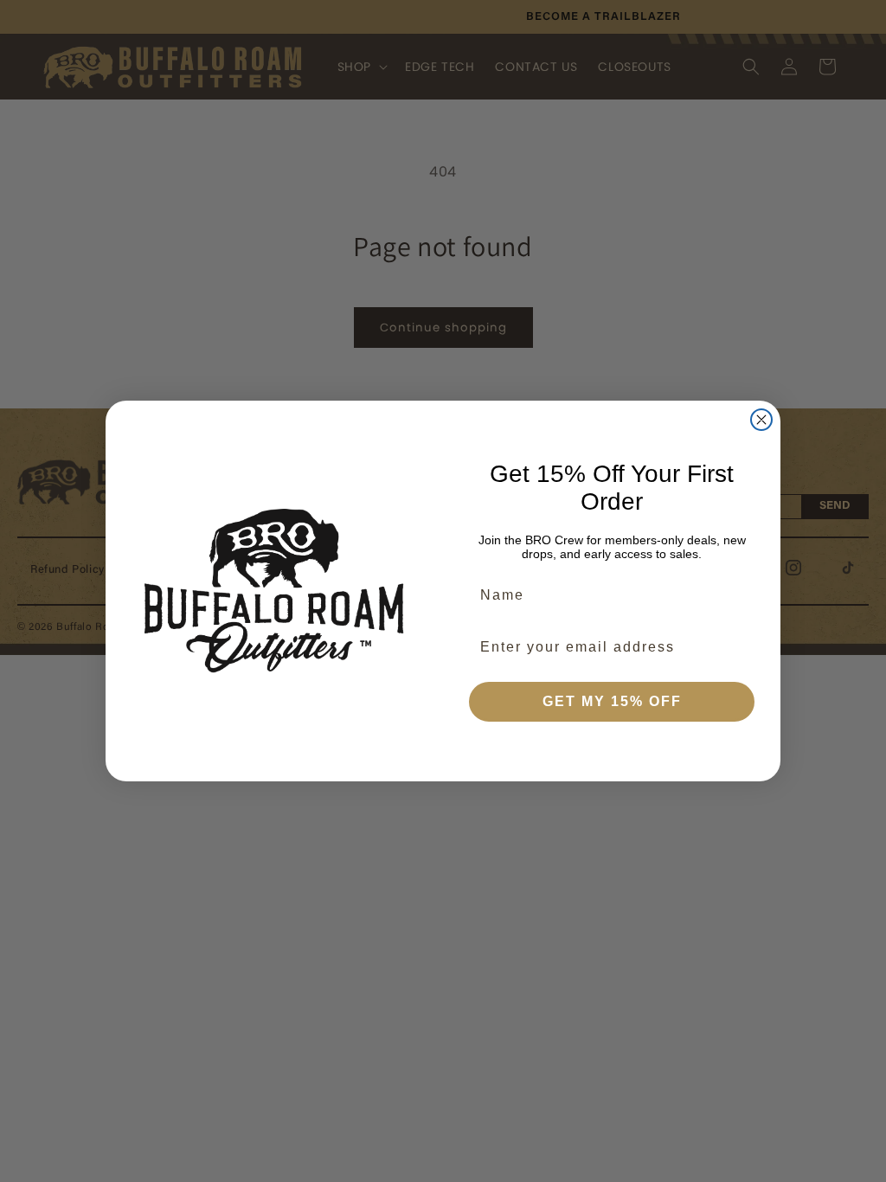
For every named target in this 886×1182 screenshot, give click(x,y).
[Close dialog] (761, 419)
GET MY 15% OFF (612, 701)
